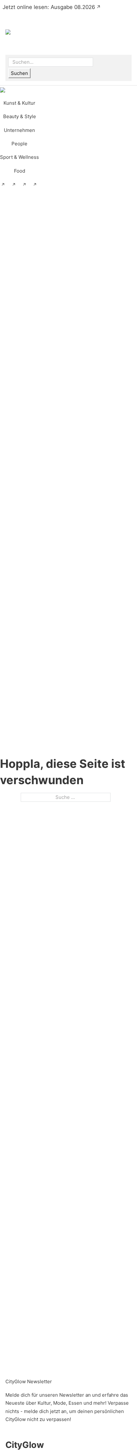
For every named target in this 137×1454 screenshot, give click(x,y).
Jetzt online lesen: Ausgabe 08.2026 (49, 7)
